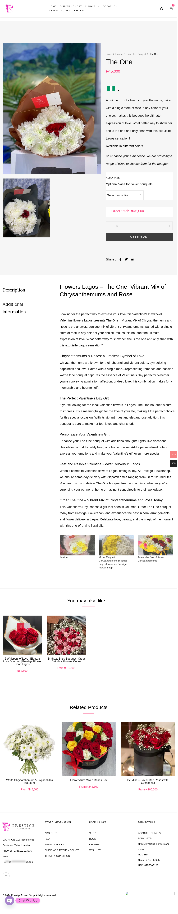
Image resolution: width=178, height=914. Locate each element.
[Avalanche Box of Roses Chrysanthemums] (155, 545)
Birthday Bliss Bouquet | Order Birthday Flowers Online (66, 660)
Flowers (119, 54)
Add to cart (139, 237)
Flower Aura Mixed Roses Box (88, 780)
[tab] (23, 290)
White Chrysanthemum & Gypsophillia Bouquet (29, 781)
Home (109, 54)
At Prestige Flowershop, (154, 471)
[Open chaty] (9, 900)
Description (14, 290)
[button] (172, 8)
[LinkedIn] (132, 259)
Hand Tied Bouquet (136, 54)
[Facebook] (120, 259)
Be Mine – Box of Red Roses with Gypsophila (147, 781)
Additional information (14, 308)
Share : (111, 259)
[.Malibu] (77, 545)
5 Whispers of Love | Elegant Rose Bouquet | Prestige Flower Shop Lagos (22, 661)
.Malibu (64, 557)
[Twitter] (126, 259)
